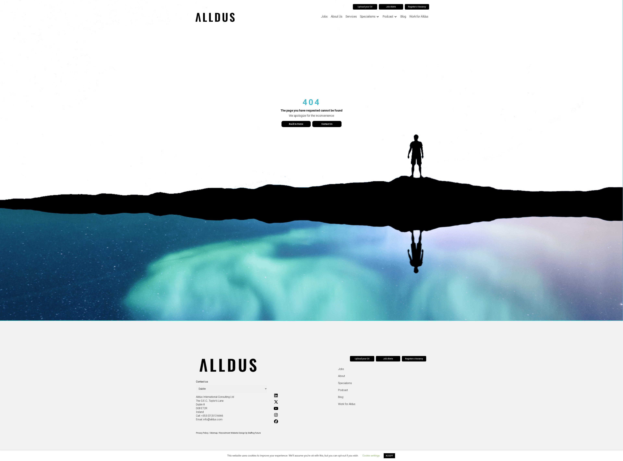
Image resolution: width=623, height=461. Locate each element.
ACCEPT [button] (389, 456)
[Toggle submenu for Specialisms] (378, 16)
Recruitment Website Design (232, 433)
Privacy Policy (202, 433)
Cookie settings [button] (371, 455)
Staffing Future (254, 433)
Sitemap (213, 433)
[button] (276, 395)
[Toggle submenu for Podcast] (395, 16)
